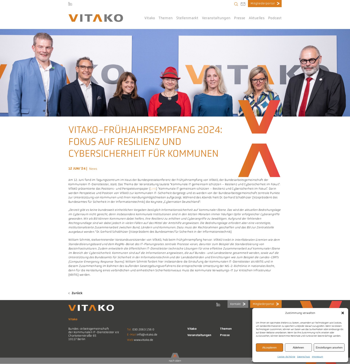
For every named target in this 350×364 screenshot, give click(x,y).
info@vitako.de (147, 334)
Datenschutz (303, 356)
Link (153, 188)
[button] (343, 313)
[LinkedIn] (70, 3)
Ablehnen (298, 347)
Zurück (77, 293)
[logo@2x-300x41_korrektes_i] (95, 16)
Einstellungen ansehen (329, 347)
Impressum (317, 356)
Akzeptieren (269, 347)
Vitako (192, 328)
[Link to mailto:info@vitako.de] (243, 4)
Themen (226, 328)
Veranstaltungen (199, 335)
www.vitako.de (143, 340)
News (93, 169)
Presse (225, 335)
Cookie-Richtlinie (286, 356)
